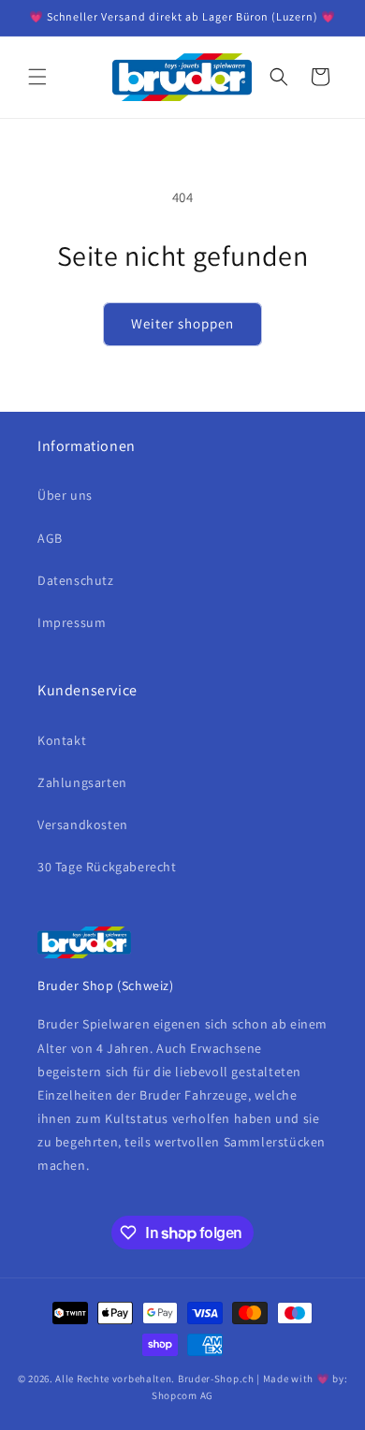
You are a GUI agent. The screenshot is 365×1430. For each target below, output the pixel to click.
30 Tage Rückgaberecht (107, 866)
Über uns (65, 495)
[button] (37, 76)
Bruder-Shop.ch (216, 1378)
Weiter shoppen (182, 323)
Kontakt (61, 740)
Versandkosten (82, 824)
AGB (50, 538)
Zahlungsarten (82, 782)
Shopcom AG (182, 1395)
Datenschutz (75, 580)
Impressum (71, 622)
